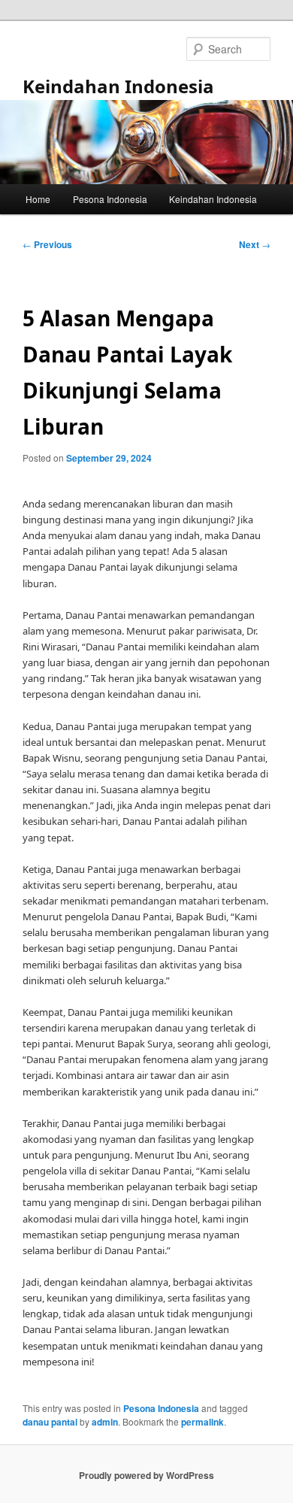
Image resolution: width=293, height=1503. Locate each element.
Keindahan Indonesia (118, 86)
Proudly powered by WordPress (146, 1475)
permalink (202, 1422)
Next (254, 244)
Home (38, 198)
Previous (47, 244)
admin (105, 1422)
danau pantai (50, 1422)
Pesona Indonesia (110, 198)
